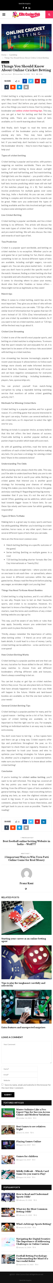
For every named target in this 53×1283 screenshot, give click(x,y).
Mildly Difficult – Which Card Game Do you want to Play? (32, 1172)
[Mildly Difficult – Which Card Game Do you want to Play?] (8, 1174)
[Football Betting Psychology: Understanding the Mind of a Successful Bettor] (8, 1259)
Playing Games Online (28, 1141)
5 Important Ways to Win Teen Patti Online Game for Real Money (26, 858)
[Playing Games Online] (8, 1144)
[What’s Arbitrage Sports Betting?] (8, 1227)
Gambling (5, 62)
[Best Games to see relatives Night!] (8, 1129)
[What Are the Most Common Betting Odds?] (8, 1212)
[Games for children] (8, 1159)
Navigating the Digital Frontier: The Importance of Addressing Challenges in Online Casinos (33, 1241)
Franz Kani (8, 74)
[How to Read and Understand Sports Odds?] (8, 1197)
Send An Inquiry (25, 3)
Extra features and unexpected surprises (23, 1027)
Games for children (27, 1156)
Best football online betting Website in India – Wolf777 (26, 843)
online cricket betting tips (29, 110)
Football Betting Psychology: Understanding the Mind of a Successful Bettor (32, 1258)
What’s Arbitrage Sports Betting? (33, 1224)
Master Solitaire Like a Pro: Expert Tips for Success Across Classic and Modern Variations (33, 1112)
